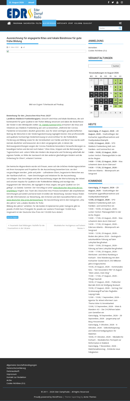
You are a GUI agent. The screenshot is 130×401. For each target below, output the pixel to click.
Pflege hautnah (95, 279)
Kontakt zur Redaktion (16, 377)
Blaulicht (87, 23)
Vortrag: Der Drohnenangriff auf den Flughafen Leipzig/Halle (105, 291)
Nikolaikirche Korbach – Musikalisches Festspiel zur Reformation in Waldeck (105, 339)
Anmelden (92, 47)
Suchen (115, 66)
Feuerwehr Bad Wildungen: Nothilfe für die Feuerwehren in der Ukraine (26, 226)
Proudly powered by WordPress (48, 397)
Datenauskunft (13, 371)
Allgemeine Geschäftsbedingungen (22, 365)
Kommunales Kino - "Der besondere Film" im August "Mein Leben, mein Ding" (105, 269)
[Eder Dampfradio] (9, 23)
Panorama (17, 23)
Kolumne (78, 23)
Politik (38, 23)
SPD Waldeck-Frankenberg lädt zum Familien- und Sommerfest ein (101, 146)
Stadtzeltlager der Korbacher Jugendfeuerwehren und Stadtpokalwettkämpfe (103, 137)
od (24, 47)
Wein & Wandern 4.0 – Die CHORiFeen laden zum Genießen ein (104, 309)
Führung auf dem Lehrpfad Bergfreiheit (105, 248)
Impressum (12, 374)
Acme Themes (90, 397)
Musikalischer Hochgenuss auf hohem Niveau (69, 226)
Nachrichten (28, 23)
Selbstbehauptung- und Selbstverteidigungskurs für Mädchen (104, 330)
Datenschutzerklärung (16, 368)
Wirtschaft (62, 23)
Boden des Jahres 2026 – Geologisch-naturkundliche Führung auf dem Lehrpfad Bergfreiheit (104, 239)
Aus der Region (49, 23)
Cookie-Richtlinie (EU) (97, 50)
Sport (70, 23)
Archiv (9, 380)
